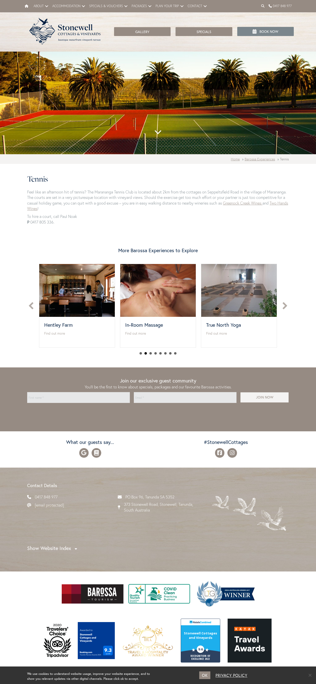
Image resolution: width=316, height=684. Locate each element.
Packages (139, 6)
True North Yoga (142, 325)
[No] (309, 675)
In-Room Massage (63, 325)
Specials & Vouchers (106, 6)
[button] (47, 6)
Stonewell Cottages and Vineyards (200, 635)
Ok (205, 675)
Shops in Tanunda (224, 325)
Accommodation (66, 6)
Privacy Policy (231, 675)
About (39, 6)
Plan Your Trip (167, 6)
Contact (195, 6)
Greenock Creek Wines (242, 203)
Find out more (54, 333)
